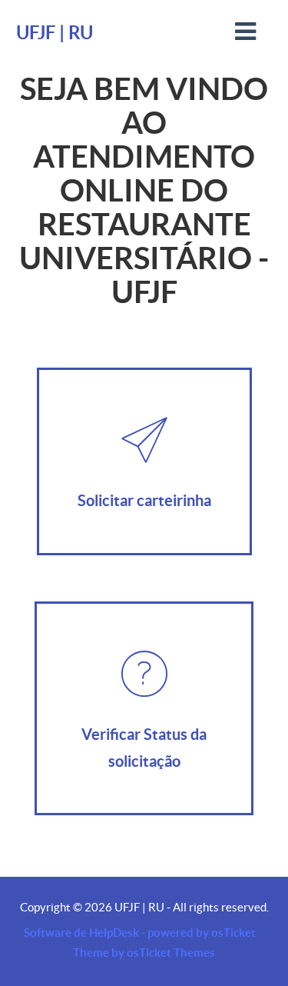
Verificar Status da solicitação (144, 747)
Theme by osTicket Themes (144, 952)
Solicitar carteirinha (144, 500)
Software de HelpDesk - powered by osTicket (140, 932)
